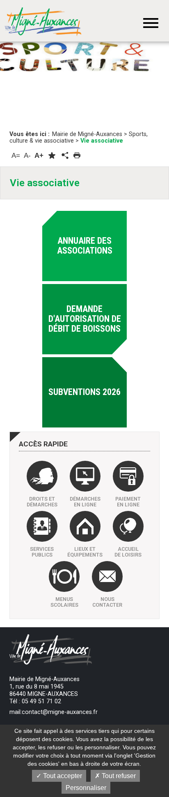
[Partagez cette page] (64, 156)
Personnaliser (86, 787)
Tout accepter (61, 775)
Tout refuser (118, 775)
